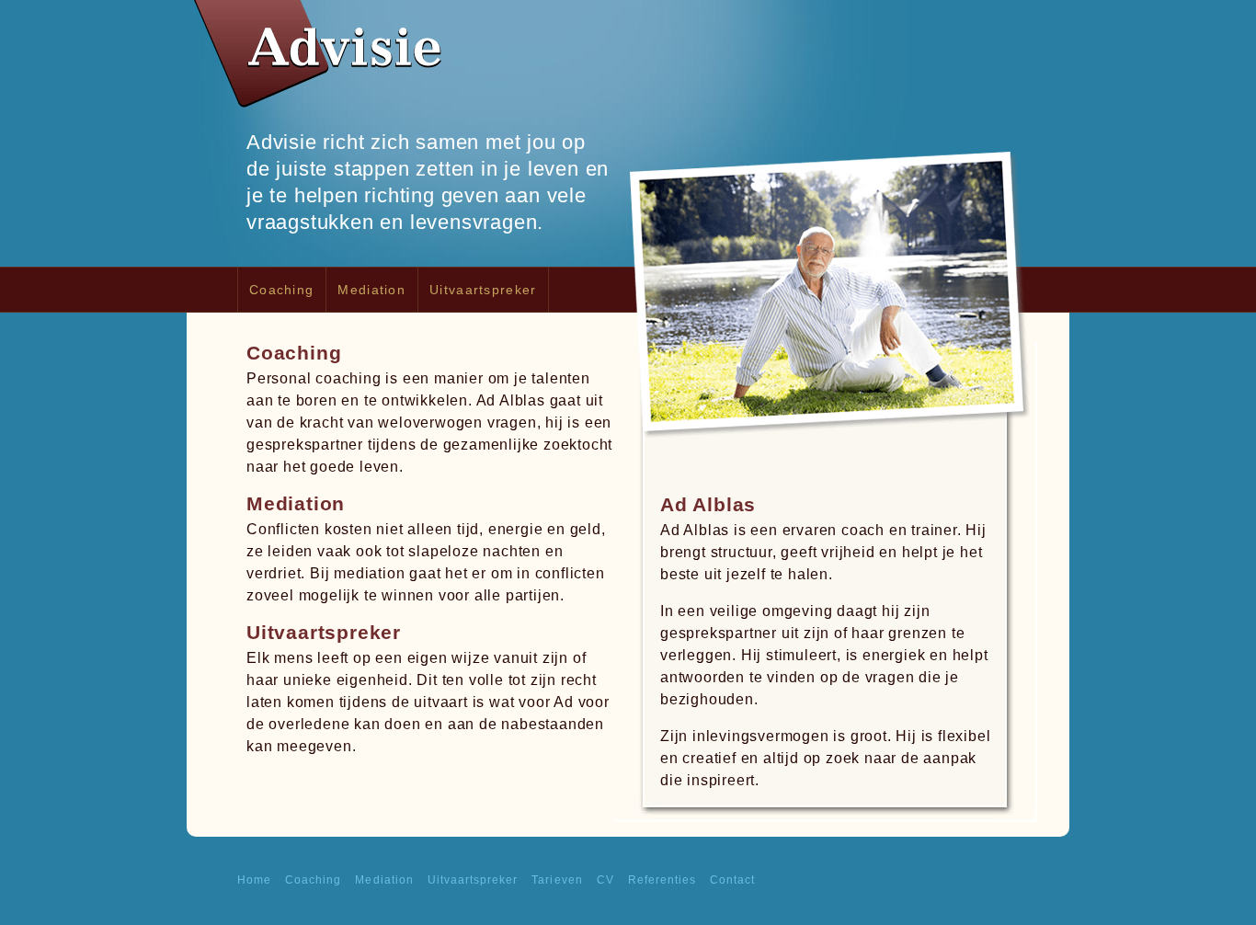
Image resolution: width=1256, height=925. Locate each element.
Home (254, 879)
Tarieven (556, 879)
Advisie (320, 60)
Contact (732, 879)
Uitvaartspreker (482, 289)
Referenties (662, 879)
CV (605, 879)
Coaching (281, 289)
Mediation (371, 289)
